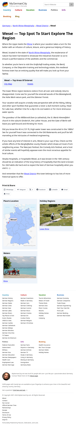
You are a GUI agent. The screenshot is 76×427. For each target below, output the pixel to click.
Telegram (22, 190)
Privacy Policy (6, 417)
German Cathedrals (8, 325)
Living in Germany (27, 357)
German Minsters (8, 330)
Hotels (30, 84)
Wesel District (30, 173)
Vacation (42, 295)
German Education (8, 355)
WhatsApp (9, 190)
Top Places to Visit (8, 316)
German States (7, 303)
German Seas (6, 308)
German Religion (26, 320)
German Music (25, 311)
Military (4, 350)
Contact (4, 400)
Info (22, 342)
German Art (24, 316)
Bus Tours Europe (44, 347)
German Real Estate (63, 316)
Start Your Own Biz (63, 308)
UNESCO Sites (6, 320)
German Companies (63, 301)
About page (34, 376)
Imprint (4, 420)
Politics (5, 342)
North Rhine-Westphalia (39, 52)
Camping (42, 318)
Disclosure (5, 412)
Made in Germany (26, 301)
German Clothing (26, 306)
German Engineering (64, 306)
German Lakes (7, 311)
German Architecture (9, 338)
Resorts (41, 311)
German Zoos (43, 306)
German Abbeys (7, 328)
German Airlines (26, 350)
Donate (4, 410)
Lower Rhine (44, 229)
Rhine (29, 44)
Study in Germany (26, 355)
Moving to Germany (27, 360)
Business (60, 295)
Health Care (6, 360)
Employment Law (8, 362)
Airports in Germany (27, 347)
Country (5, 295)
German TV (24, 352)
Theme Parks (43, 303)
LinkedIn (55, 190)
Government (6, 347)
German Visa (6, 352)
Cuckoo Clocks (25, 318)
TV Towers (5, 335)
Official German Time (9, 405)
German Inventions (27, 298)
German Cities (7, 306)
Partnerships (6, 408)
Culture (24, 295)
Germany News (26, 365)
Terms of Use (6, 415)
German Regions (7, 301)
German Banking (62, 313)
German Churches (8, 333)
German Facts (25, 345)
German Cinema (26, 313)
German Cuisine (26, 308)
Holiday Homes (44, 313)
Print (8, 194)
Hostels (41, 316)
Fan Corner (6, 403)
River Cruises (43, 308)
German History (7, 298)
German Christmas (27, 323)
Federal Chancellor (8, 345)
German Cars (25, 303)
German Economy (63, 298)
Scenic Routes (6, 318)
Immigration (25, 362)
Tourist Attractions (45, 298)
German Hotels (44, 350)
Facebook (42, 190)
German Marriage (8, 365)
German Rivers (7, 313)
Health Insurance (44, 345)
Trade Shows (61, 303)
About (4, 398)
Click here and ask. (19, 390)
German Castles (7, 323)
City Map (8, 84)
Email (66, 190)
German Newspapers (9, 357)
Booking (42, 342)
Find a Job (60, 311)
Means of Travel (44, 301)
